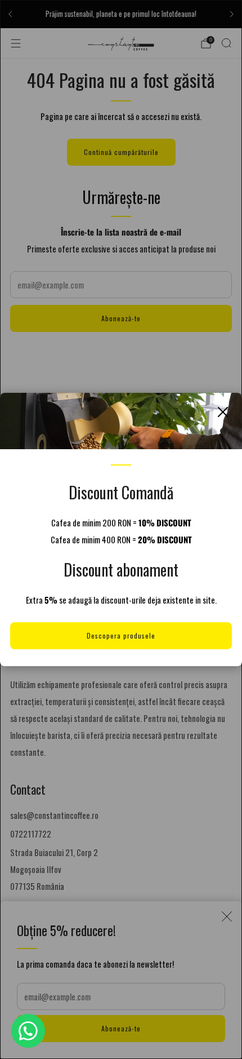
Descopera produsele (121, 635)
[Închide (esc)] (222, 412)
